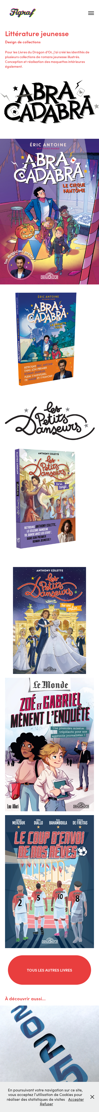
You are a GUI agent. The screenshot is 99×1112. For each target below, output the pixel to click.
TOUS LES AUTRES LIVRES (49, 970)
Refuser (46, 1103)
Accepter (76, 1099)
